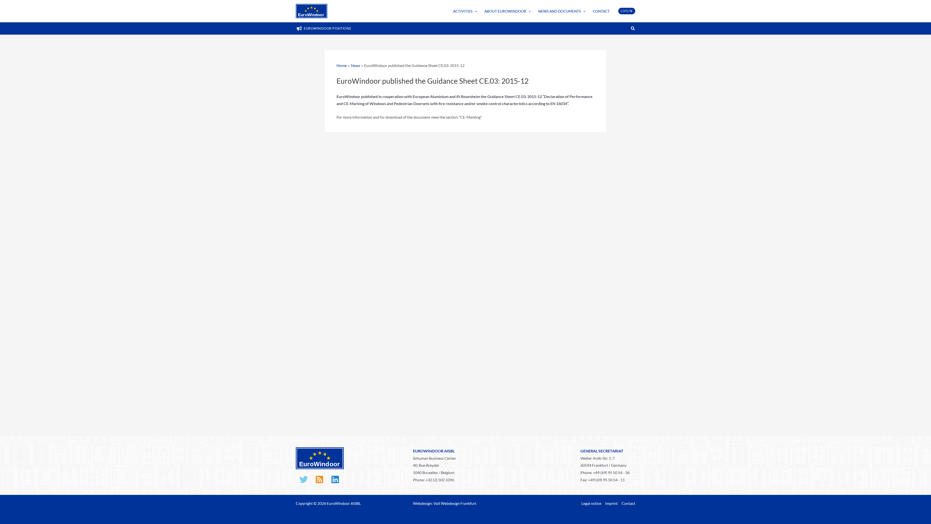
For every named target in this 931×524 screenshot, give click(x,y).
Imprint (611, 503)
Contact (628, 503)
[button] (475, 11)
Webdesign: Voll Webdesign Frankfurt (444, 503)
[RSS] (319, 479)
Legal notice (591, 503)
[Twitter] (303, 479)
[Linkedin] (335, 479)
